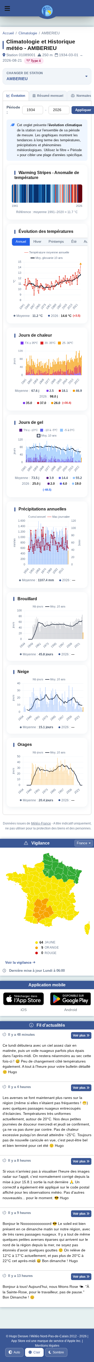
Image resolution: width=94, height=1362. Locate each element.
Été (74, 242)
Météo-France (41, 823)
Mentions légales (47, 1345)
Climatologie (28, 33)
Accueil (8, 33)
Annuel (21, 242)
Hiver (37, 242)
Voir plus (79, 1035)
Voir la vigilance (18, 962)
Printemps (56, 242)
